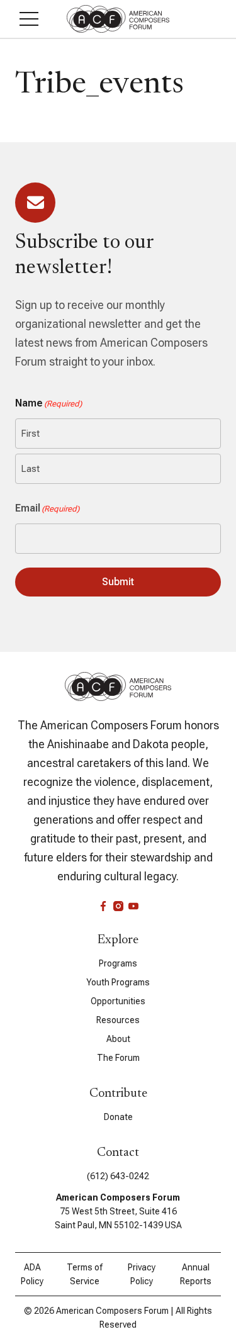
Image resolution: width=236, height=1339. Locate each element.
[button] (29, 19)
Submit (118, 582)
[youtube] (133, 906)
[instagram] (118, 906)
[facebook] (103, 906)
